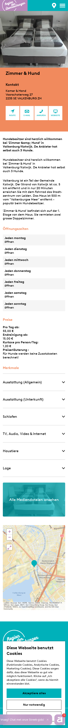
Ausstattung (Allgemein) (22, 382)
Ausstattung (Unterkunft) (23, 399)
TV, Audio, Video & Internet (24, 434)
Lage (7, 468)
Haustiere (11, 451)
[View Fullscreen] (9, 547)
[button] (34, 564)
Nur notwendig (34, 704)
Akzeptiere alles (34, 693)
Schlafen (10, 417)
